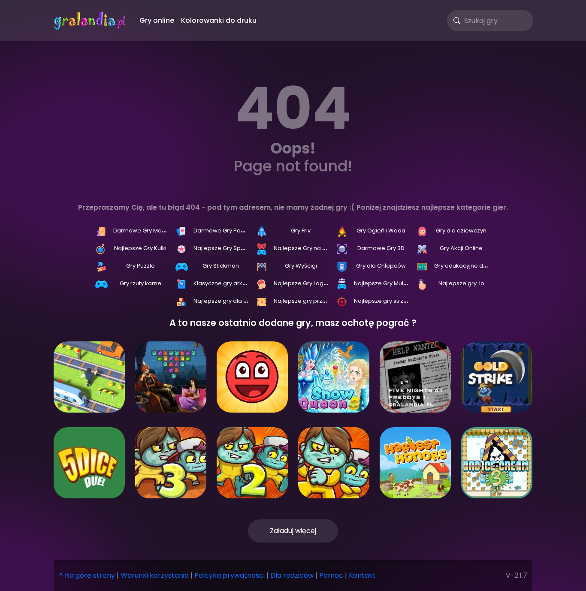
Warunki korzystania (155, 575)
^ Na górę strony (87, 575)
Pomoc (331, 575)
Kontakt (362, 575)
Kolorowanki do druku (219, 20)
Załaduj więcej (293, 531)
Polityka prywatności (229, 575)
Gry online (156, 20)
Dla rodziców (292, 575)
